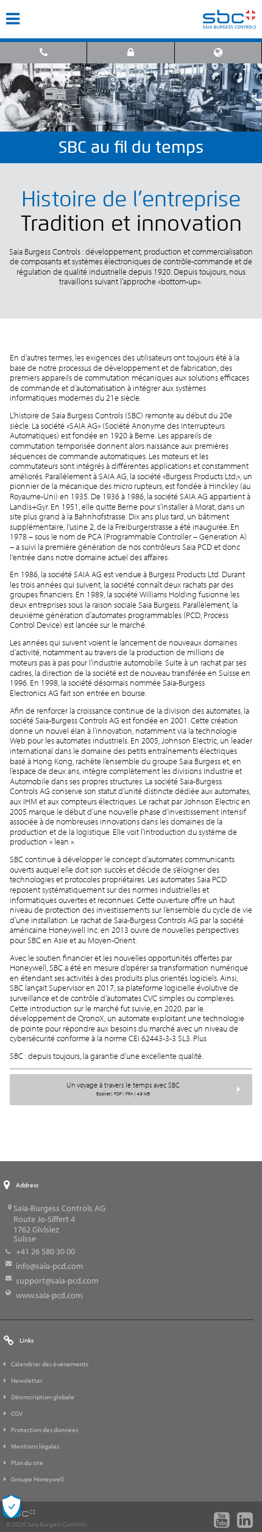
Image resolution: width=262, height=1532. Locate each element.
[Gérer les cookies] (11, 1506)
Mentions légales (35, 1446)
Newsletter (27, 1380)
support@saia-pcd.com (57, 1280)
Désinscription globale (42, 1397)
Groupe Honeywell (37, 1479)
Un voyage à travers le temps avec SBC (123, 1088)
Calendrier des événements (49, 1364)
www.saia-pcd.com (49, 1295)
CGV (17, 1413)
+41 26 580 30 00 (45, 1251)
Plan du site (27, 1462)
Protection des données (44, 1429)
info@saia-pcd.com (49, 1265)
